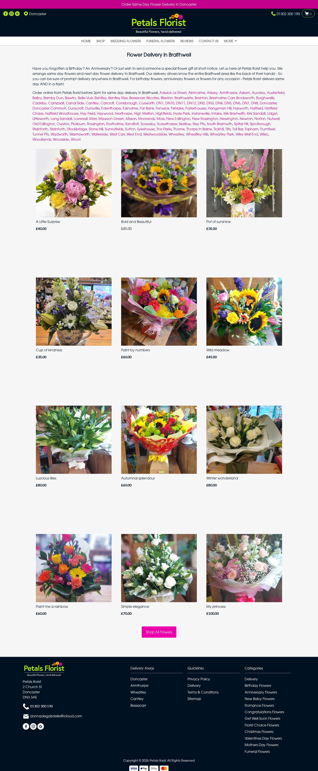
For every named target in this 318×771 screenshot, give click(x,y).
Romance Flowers (259, 705)
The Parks (164, 129)
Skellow (185, 124)
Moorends (146, 118)
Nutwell (273, 118)
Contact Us (208, 41)
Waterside (100, 134)
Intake (216, 113)
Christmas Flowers (259, 731)
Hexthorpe (123, 113)
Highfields (163, 113)
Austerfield (275, 92)
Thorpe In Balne (199, 129)
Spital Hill (241, 124)
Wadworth (59, 134)
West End (134, 134)
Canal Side (75, 103)
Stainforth (40, 129)
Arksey (212, 92)
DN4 (219, 103)
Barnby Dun (53, 98)
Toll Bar (237, 129)
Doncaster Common (49, 108)
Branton (201, 98)
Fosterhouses (195, 108)
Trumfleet (267, 129)
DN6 (236, 103)
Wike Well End (247, 134)
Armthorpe (228, 92)
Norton (260, 118)
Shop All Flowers (159, 632)
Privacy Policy (199, 679)
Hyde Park (181, 113)
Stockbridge (77, 129)
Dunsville (92, 108)
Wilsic (264, 134)
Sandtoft (132, 124)
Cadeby (39, 103)
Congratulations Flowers (264, 712)
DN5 (227, 103)
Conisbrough (126, 103)
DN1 (160, 103)
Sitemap (194, 699)
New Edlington (178, 118)
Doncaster (268, 103)
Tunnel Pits (40, 134)
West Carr (117, 134)
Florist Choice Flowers (262, 725)
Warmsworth (79, 134)
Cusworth (147, 103)
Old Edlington (43, 124)
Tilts (228, 129)
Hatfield (256, 108)
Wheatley (176, 134)
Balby (37, 98)
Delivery (194, 685)
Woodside (61, 139)
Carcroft (107, 103)
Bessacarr (137, 98)
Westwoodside (155, 134)
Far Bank (147, 108)
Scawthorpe (167, 124)
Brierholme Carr (221, 98)
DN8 (254, 103)
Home (86, 41)
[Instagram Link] (11, 14)
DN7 (245, 103)
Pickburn (78, 124)
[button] (159, 669)
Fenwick (162, 108)
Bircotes (152, 98)
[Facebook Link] (5, 14)
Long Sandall (61, 118)
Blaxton (167, 98)
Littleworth (40, 118)
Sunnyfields (114, 129)
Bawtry (70, 98)
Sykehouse (146, 129)
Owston (63, 124)
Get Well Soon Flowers (262, 718)
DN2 (201, 103)
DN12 (191, 103)
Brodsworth (245, 98)
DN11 (180, 103)
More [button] (229, 41)
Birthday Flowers (258, 685)
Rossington (95, 124)
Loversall (81, 118)
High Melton (144, 113)
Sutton (130, 129)
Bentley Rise (118, 98)
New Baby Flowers (260, 699)
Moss (161, 118)
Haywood (105, 113)
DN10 (169, 103)
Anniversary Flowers (261, 692)
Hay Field (87, 113)
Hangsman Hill (219, 108)
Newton (246, 118)
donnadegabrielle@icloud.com (56, 716)
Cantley (92, 103)
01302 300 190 (288, 14)
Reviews (186, 41)
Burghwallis (265, 98)
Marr (93, 118)
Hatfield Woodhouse (61, 113)
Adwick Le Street (172, 92)
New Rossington (205, 118)
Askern (244, 92)
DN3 (210, 103)
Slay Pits (199, 124)
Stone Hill (96, 129)
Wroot (75, 139)
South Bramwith (219, 124)
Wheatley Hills (197, 134)
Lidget (272, 113)
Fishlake (177, 108)
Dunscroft (76, 108)
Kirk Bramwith (234, 113)
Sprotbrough (260, 124)
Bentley (101, 98)
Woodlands (41, 139)
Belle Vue (85, 98)
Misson (131, 118)
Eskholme (130, 108)
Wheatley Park (222, 134)
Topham (251, 129)
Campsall (56, 103)
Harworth (240, 108)
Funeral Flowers (160, 41)
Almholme (196, 92)
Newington (229, 118)
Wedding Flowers (126, 41)
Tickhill (219, 129)
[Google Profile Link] (17, 14)
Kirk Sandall (256, 113)
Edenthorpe (111, 108)
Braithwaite (184, 98)
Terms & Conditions (203, 692)
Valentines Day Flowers (263, 738)
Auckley (258, 92)
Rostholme (114, 124)
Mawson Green (111, 118)
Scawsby (148, 124)
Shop (100, 41)
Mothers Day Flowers (261, 745)
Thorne (179, 129)
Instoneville (201, 113)
